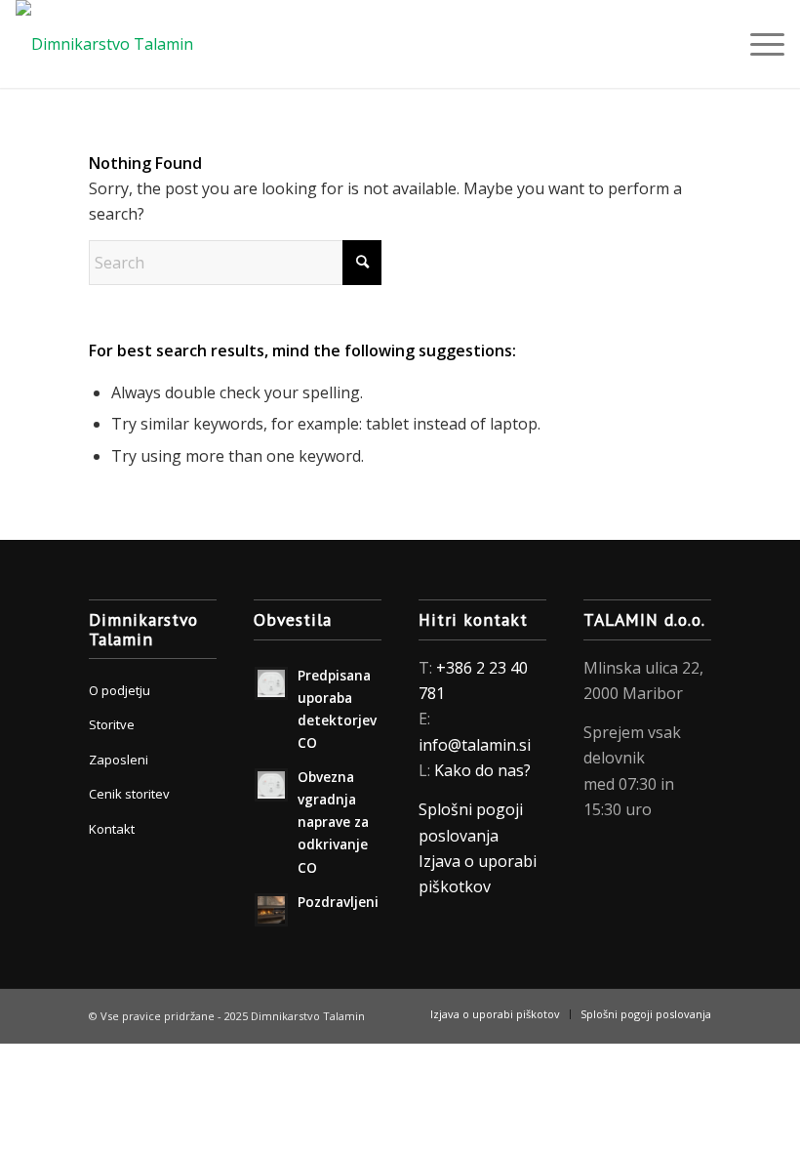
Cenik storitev (129, 793)
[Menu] (757, 44)
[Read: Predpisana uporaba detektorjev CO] (271, 683)
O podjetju (119, 690)
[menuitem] (757, 44)
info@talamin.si (475, 745)
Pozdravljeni (338, 901)
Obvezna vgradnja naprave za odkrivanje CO (333, 822)
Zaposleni (118, 759)
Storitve (112, 724)
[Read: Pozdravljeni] (271, 909)
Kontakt (112, 829)
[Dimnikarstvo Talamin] (104, 44)
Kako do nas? (482, 770)
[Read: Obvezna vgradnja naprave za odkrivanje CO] (271, 784)
